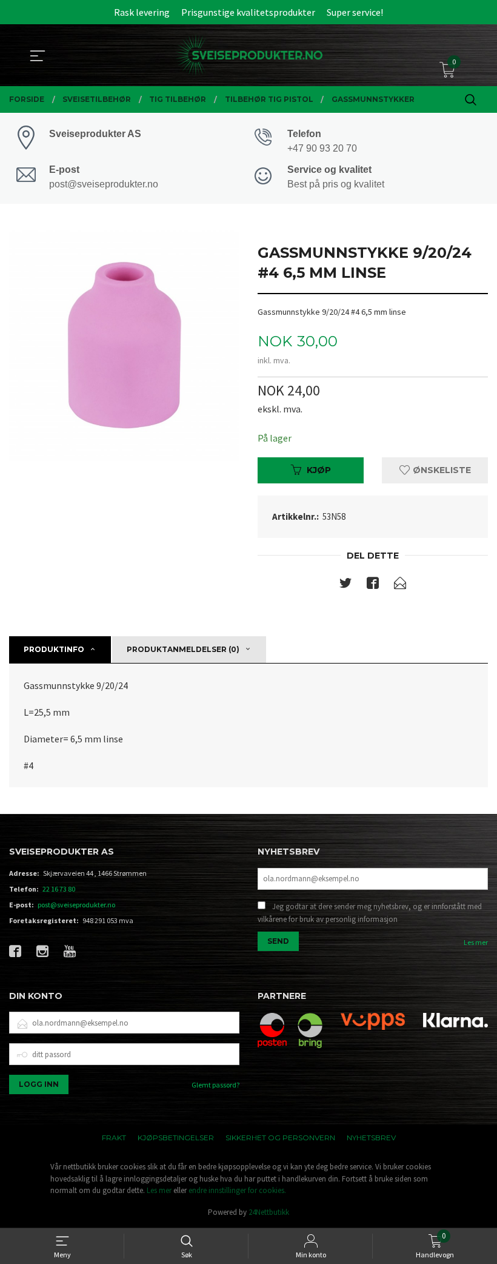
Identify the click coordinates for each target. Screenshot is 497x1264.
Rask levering (142, 12)
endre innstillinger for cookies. (237, 1190)
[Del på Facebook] (373, 585)
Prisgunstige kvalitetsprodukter (248, 12)
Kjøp (319, 470)
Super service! (355, 12)
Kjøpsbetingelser (176, 1137)
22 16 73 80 (58, 888)
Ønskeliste (440, 470)
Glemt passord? (215, 1084)
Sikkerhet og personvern (280, 1137)
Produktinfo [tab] (54, 649)
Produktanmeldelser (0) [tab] (183, 649)
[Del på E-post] (400, 585)
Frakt (114, 1137)
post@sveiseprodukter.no (76, 904)
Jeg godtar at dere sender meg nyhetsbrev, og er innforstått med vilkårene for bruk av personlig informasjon (370, 913)
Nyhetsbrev (371, 1137)
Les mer (476, 942)
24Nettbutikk (268, 1212)
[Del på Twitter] (345, 585)
